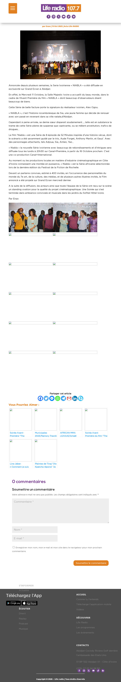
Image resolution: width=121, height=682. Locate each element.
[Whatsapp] (57, 398)
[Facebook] (40, 398)
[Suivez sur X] (58, 17)
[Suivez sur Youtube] (64, 17)
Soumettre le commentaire (91, 563)
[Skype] (80, 398)
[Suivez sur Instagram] (53, 17)
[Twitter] (46, 398)
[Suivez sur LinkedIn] (74, 17)
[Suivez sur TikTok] (69, 17)
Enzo (48, 26)
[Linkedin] (74, 398)
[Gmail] (69, 398)
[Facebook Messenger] (51, 398)
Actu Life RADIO (71, 26)
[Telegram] (63, 398)
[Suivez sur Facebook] (48, 17)
